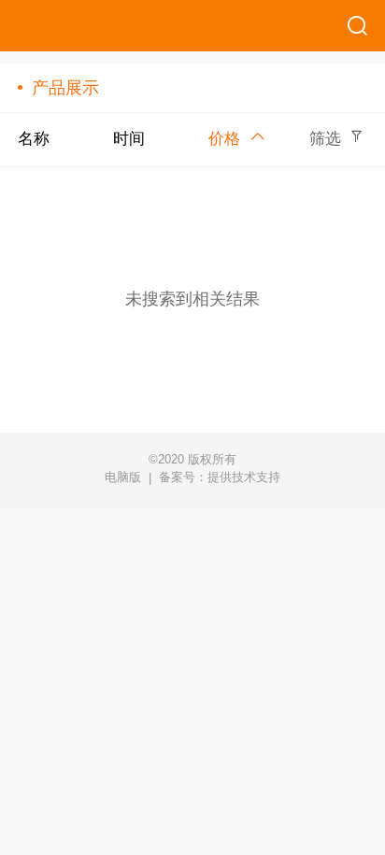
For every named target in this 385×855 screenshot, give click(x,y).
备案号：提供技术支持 (219, 477)
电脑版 (123, 478)
